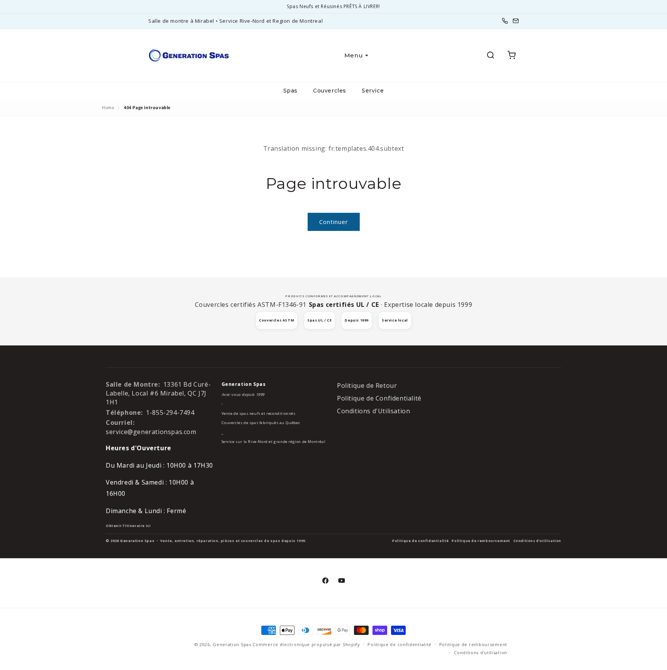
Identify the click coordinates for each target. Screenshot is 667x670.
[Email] (516, 21)
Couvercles (329, 90)
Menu (353, 55)
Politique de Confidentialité (379, 398)
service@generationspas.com (151, 432)
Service (373, 90)
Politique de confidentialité (420, 540)
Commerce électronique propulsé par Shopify (306, 644)
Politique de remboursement (481, 540)
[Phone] (505, 21)
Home (108, 107)
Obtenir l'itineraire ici (128, 525)
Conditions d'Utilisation (373, 411)
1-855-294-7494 (170, 412)
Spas (290, 90)
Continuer (333, 222)
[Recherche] (490, 55)
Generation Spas (232, 644)
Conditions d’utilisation (537, 540)
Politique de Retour (367, 385)
